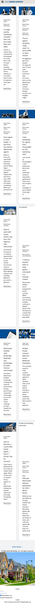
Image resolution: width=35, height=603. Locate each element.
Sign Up (28, 602)
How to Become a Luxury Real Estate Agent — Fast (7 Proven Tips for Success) (8, 451)
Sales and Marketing (7, 25)
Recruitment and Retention (26, 255)
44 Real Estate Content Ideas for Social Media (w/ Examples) (26, 355)
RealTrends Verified (25, 29)
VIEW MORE (17, 547)
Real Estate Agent (7, 20)
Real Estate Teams (25, 25)
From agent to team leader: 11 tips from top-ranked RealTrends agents (8, 144)
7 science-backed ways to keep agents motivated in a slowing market (26, 269)
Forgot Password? (6, 598)
